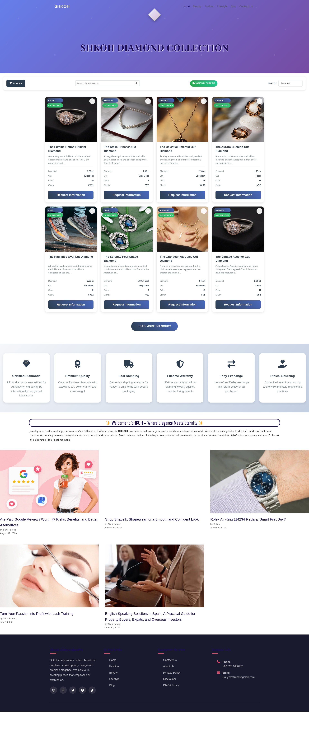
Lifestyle (222, 6)
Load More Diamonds (154, 326)
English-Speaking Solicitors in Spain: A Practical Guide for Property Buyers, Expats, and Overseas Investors (150, 616)
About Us (168, 666)
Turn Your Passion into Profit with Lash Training (36, 614)
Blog (233, 6)
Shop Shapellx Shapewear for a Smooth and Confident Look (152, 519)
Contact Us (246, 6)
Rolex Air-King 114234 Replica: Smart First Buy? (248, 519)
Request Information (71, 195)
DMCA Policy (171, 685)
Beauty (197, 6)
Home (186, 6)
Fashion (209, 6)
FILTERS (17, 83)
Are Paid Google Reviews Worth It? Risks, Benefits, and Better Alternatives (49, 522)
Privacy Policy (172, 672)
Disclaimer (169, 679)
